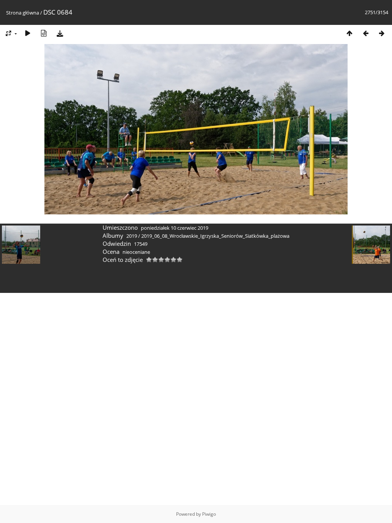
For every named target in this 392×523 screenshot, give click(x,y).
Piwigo (209, 514)
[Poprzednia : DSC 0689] (366, 33)
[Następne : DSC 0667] (382, 33)
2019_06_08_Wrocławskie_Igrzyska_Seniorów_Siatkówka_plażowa (215, 235)
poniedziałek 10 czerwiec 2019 (174, 227)
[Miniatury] (349, 33)
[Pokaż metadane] (44, 33)
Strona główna (22, 12)
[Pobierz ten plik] (60, 33)
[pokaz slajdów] (28, 33)
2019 (131, 235)
